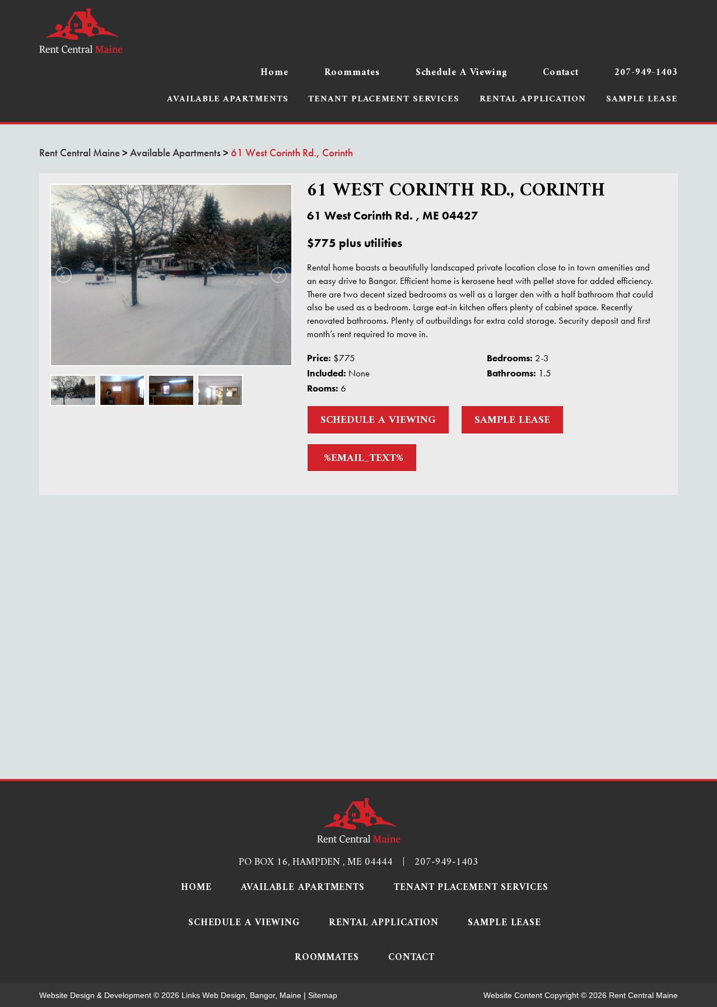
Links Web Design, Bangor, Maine (242, 995)
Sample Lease (642, 99)
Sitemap (322, 995)
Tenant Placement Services (383, 99)
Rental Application (532, 99)
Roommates (352, 73)
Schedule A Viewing (461, 73)
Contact (561, 73)
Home (274, 73)
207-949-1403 (646, 73)
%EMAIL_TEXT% (361, 458)
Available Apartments (227, 99)
